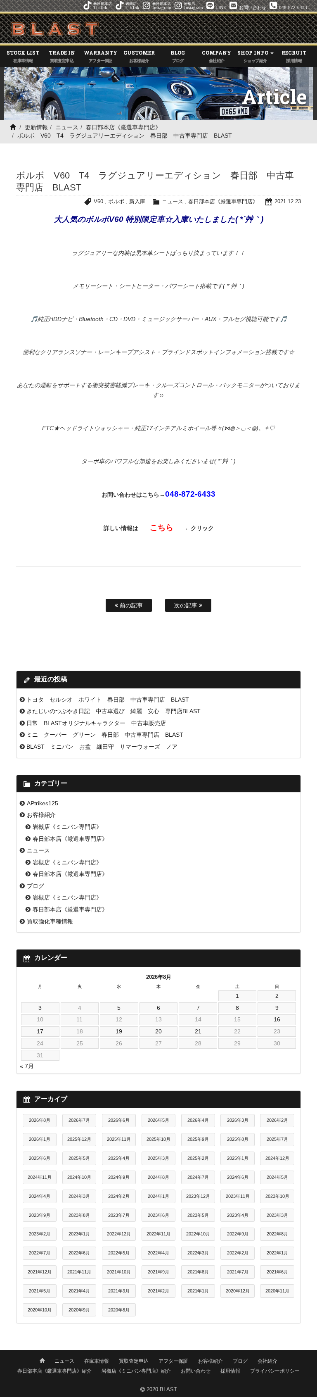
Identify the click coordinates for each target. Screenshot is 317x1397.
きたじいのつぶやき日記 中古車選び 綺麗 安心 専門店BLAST (113, 711)
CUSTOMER (139, 56)
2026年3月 (237, 1120)
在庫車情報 (96, 1361)
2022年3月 (198, 1252)
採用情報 (230, 1371)
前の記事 (130, 605)
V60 (98, 201)
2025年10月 (158, 1139)
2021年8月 (198, 1271)
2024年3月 (79, 1196)
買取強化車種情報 (50, 921)
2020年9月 (79, 1309)
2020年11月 (277, 1290)
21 (198, 1031)
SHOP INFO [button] (253, 56)
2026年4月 (198, 1120)
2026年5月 (158, 1120)
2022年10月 (198, 1233)
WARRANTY (100, 56)
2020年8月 (119, 1309)
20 (158, 1031)
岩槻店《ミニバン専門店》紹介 (136, 1371)
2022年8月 (277, 1233)
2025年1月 (237, 1158)
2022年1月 (277, 1252)
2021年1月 (198, 1290)
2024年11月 (40, 1177)
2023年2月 (39, 1233)
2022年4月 (158, 1252)
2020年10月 (40, 1309)
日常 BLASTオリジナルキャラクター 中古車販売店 (96, 723)
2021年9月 (158, 1271)
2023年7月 (119, 1215)
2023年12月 (198, 1196)
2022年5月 (119, 1252)
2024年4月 (39, 1196)
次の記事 (186, 605)
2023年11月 (238, 1196)
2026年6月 (119, 1120)
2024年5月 (277, 1177)
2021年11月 (79, 1271)
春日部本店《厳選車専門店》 (123, 127)
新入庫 (137, 201)
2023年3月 (277, 1215)
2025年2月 (198, 1158)
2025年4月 (119, 1158)
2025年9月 (198, 1139)
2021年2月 (158, 1290)
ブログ (35, 886)
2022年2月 (237, 1252)
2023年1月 (79, 1233)
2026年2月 (277, 1120)
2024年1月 (158, 1196)
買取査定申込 (134, 1361)
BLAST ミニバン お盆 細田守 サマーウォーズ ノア (101, 746)
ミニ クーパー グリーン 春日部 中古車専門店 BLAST (104, 734)
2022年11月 (158, 1233)
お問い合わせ (196, 1371)
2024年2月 (119, 1196)
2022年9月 (237, 1233)
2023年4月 (237, 1215)
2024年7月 (198, 1177)
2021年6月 (277, 1271)
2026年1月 (39, 1139)
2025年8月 (237, 1139)
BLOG (177, 56)
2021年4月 (79, 1290)
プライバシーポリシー (275, 1371)
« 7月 (27, 1066)
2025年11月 (119, 1139)
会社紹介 (267, 1361)
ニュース (66, 127)
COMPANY (216, 56)
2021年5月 (39, 1290)
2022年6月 (79, 1252)
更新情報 (36, 127)
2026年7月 (79, 1120)
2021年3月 (119, 1290)
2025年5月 (79, 1158)
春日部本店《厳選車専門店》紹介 (54, 1371)
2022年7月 (39, 1252)
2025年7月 (277, 1139)
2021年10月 (119, 1271)
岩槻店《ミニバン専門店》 (67, 826)
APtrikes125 (42, 803)
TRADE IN (62, 56)
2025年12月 (79, 1139)
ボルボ (116, 201)
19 (119, 1031)
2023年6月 (158, 1215)
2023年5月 (198, 1215)
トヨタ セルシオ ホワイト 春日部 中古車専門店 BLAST (107, 699)
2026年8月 (39, 1120)
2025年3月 (158, 1158)
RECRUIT (294, 56)
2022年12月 (119, 1233)
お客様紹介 (41, 815)
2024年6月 (237, 1177)
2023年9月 (39, 1215)
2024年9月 (119, 1177)
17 (40, 1031)
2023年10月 (277, 1196)
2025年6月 (39, 1158)
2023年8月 (79, 1215)
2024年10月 (79, 1177)
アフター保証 (173, 1361)
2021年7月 (237, 1271)
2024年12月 (277, 1158)
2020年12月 (238, 1290)
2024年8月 (158, 1177)
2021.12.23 (287, 201)
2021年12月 (40, 1271)
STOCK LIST (23, 56)
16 (277, 1019)
